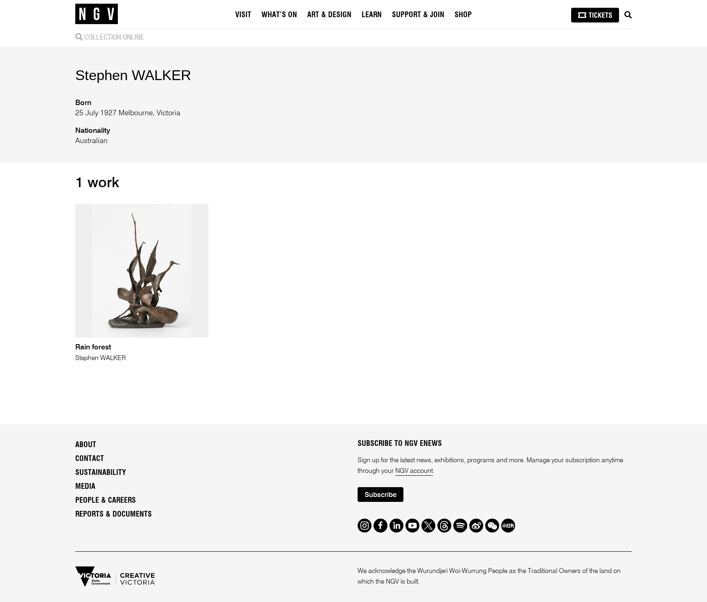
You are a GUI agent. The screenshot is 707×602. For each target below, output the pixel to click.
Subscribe (380, 495)
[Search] (628, 15)
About (85, 445)
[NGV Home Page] (96, 14)
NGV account (414, 471)
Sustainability (100, 473)
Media (85, 486)
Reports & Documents (113, 514)
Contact (89, 459)
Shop (463, 15)
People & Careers (105, 500)
